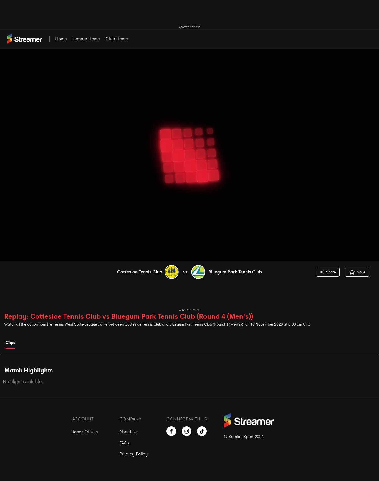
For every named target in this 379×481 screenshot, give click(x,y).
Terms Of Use (85, 432)
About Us (128, 432)
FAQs (124, 443)
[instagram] (186, 431)
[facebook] (171, 431)
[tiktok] (202, 431)
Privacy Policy (133, 454)
